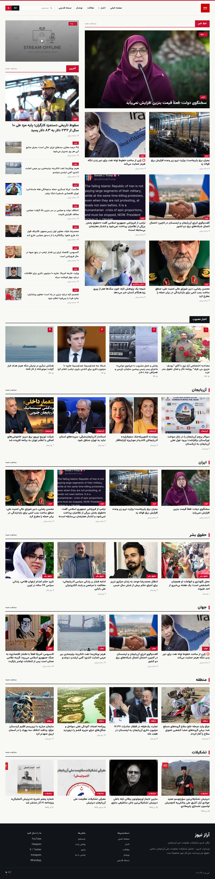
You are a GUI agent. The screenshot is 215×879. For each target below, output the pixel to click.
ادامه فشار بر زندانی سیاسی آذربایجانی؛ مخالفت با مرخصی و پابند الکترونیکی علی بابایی (84, 585)
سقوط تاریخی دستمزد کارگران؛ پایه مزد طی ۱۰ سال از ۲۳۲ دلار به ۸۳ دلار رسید (45, 127)
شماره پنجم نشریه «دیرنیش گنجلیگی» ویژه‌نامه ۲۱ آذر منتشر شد (32, 801)
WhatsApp (35, 860)
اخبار (102, 8)
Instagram (36, 855)
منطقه (205, 721)
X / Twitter (35, 850)
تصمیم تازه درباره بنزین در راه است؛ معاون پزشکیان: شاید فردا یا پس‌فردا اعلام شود (53, 296)
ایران (203, 97)
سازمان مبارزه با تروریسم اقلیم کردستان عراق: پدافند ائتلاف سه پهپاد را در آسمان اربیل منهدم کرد (31, 730)
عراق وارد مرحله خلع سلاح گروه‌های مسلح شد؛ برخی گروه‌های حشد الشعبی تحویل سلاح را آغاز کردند (186, 730)
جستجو (81, 839)
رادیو (83, 850)
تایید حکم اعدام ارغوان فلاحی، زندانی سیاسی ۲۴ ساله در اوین (33, 584)
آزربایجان (204, 431)
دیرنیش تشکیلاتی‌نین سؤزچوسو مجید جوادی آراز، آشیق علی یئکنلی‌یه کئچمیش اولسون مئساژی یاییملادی (187, 802)
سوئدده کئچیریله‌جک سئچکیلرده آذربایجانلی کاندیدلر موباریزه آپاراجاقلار (137, 439)
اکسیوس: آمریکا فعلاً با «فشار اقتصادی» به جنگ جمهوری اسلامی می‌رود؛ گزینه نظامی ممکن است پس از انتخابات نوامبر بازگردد (30, 658)
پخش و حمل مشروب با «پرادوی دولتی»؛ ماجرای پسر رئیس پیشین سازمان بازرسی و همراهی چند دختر (136, 369)
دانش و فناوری (138, 284)
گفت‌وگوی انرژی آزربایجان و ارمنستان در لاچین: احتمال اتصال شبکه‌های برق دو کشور (179, 225)
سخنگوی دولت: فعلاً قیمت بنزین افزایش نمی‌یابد (166, 103)
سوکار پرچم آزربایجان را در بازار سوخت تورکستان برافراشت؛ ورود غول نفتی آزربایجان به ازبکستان (188, 440)
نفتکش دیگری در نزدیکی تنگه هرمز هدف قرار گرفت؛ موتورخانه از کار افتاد (30, 367)
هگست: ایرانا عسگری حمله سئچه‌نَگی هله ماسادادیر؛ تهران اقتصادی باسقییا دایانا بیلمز (52, 191)
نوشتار (79, 8)
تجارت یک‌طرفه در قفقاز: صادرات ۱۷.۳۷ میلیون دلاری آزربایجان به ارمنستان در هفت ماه (136, 730)
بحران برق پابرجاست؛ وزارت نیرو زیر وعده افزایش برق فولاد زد (180, 162)
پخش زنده (80, 844)
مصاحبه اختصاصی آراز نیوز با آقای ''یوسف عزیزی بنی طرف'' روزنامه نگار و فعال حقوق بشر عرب (186, 369)
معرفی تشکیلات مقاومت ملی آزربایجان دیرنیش (89, 801)
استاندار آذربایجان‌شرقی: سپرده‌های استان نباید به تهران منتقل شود (82, 439)
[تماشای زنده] (42, 41)
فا (8, 8)
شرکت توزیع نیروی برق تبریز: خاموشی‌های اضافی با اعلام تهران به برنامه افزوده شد (30, 439)
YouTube (36, 839)
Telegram (36, 844)
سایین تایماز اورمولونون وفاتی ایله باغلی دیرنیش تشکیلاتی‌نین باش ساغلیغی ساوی (134, 801)
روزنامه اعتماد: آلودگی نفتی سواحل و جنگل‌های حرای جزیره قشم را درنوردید (84, 728)
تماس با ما (80, 855)
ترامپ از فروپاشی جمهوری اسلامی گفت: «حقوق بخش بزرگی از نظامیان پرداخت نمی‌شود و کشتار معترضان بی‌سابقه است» (115, 226)
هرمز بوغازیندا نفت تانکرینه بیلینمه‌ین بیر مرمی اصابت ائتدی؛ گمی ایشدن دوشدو (83, 656)
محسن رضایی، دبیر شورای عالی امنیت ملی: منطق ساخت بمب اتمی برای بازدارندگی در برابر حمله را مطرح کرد (182, 292)
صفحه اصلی (116, 8)
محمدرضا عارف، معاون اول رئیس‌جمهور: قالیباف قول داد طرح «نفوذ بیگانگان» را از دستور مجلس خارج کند (53, 233)
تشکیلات (204, 793)
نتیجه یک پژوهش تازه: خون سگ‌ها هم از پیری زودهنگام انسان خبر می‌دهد (119, 291)
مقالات (90, 8)
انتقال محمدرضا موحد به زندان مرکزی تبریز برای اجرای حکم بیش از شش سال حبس (134, 584)
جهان (142, 156)
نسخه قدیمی (65, 8)
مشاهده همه (90, 23)
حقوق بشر (204, 576)
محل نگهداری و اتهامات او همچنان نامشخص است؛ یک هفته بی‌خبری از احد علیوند (189, 585)
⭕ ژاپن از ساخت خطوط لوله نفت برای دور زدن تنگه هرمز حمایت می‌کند (116, 162)
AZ (15, 8)
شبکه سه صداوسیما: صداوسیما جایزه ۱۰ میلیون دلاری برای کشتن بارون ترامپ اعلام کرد (81, 367)
